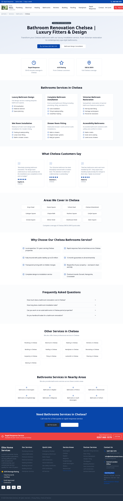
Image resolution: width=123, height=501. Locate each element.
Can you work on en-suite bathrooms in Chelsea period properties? (50, 310)
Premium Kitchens (27, 457)
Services (11, 14)
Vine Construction (88, 466)
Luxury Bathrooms (27, 454)
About (11, 8)
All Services (45, 471)
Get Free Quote (52, 425)
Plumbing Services (27, 451)
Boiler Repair (46, 457)
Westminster (67, 468)
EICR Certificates (47, 468)
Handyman (82, 8)
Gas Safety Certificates (49, 465)
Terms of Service (46, 498)
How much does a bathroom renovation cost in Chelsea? (46, 300)
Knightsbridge (67, 461)
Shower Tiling (87, 459)
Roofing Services (27, 468)
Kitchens (56, 8)
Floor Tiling (86, 454)
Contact (101, 8)
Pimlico (65, 466)
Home (5, 14)
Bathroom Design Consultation (73, 46)
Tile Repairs (87, 461)
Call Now (117, 436)
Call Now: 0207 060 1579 (49, 46)
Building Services (27, 465)
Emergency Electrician (49, 454)
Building (65, 8)
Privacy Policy (36, 498)
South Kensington (68, 463)
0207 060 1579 (71, 425)
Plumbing (19, 8)
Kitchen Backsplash (89, 456)
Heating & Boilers (27, 463)
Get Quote (108, 7)
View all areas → (68, 470)
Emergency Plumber (48, 451)
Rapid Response (92, 8)
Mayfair (65, 456)
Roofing (73, 8)
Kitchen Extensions (89, 471)
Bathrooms (46, 8)
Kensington (66, 451)
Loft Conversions (47, 460)
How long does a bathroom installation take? (42, 305)
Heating (37, 8)
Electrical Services (27, 460)
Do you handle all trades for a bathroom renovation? (45, 315)
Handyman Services (28, 471)
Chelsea (65, 453)
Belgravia (66, 458)
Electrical (28, 8)
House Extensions (47, 463)
